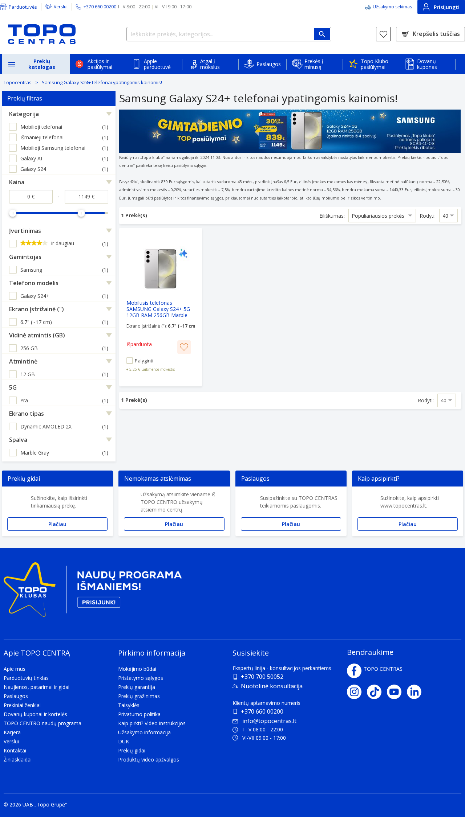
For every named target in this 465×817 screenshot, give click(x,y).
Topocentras (18, 82)
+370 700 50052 (262, 677)
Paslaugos (268, 64)
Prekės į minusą (313, 64)
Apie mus (14, 669)
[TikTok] (377, 692)
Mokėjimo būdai (137, 669)
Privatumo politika (139, 714)
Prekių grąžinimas (139, 696)
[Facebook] (354, 671)
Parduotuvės (23, 7)
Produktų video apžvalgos (148, 759)
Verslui (61, 7)
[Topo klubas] (93, 592)
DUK (123, 741)
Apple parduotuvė (157, 64)
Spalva (18, 440)
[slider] (12, 213)
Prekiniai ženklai (22, 705)
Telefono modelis (33, 283)
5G (13, 387)
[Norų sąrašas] (383, 34)
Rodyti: (428, 215)
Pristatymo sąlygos (140, 678)
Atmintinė (23, 361)
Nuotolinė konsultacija (272, 686)
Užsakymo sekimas (392, 7)
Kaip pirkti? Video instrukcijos (152, 723)
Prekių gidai (131, 750)
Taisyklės (129, 705)
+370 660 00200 (262, 711)
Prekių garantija (136, 687)
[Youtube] (397, 692)
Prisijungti (447, 7)
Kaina (16, 182)
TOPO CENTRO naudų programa (42, 723)
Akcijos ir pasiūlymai (100, 64)
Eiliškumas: (332, 215)
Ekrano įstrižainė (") (36, 309)
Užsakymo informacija (144, 732)
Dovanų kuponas (427, 64)
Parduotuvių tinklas (26, 678)
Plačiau (57, 524)
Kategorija (24, 114)
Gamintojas (25, 257)
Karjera (12, 732)
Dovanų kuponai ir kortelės (35, 714)
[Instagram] (357, 692)
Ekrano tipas (26, 414)
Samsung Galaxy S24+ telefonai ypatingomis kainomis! (102, 82)
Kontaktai (15, 750)
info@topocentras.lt (269, 721)
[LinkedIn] (417, 692)
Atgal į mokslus (210, 64)
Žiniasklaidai (18, 759)
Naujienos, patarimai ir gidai (36, 687)
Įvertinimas (25, 231)
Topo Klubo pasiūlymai (374, 64)
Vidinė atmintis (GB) (37, 335)
